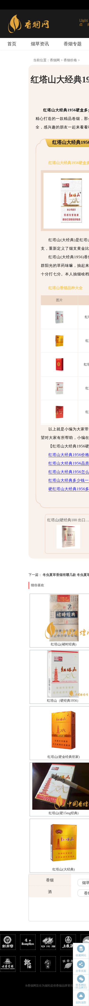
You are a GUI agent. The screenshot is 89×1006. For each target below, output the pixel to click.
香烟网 (55, 60)
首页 (11, 43)
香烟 (50, 880)
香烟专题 (73, 43)
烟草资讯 (40, 43)
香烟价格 (70, 60)
